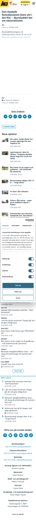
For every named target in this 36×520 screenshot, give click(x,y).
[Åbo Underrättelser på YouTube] (21, 435)
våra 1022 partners (13, 235)
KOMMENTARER (8, 127)
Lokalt (4, 349)
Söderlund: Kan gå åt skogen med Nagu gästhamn (18, 410)
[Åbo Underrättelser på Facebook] (5, 435)
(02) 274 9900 (11, 447)
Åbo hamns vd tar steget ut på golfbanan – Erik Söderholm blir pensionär (17, 343)
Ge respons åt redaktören (11, 100)
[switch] (31, 264)
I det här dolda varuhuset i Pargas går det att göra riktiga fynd (18, 392)
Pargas (4, 318)
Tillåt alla (18, 285)
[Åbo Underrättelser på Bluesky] (10, 435)
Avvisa (18, 298)
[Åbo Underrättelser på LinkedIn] (26, 435)
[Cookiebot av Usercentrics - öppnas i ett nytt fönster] (25, 220)
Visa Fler (18, 371)
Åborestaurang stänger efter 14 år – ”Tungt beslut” (19, 419)
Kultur (4, 308)
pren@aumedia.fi (24, 447)
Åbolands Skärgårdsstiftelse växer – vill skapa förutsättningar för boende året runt (19, 401)
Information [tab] (16, 225)
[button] (25, 4)
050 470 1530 (9, 460)
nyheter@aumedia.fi (24, 460)
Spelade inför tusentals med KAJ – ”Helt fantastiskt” (18, 383)
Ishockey (4, 329)
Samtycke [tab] (5, 225)
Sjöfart (4, 339)
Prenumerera (25, 2)
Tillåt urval (18, 292)
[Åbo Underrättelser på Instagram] (16, 435)
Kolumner (5, 362)
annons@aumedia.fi (24, 453)
